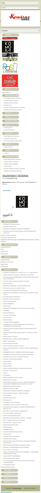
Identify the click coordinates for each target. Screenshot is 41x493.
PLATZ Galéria (7, 395)
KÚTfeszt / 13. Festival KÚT (10, 370)
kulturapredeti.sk (7, 366)
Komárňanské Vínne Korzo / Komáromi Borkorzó (15, 356)
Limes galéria (6, 375)
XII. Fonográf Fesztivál (9, 464)
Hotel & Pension (8, 147)
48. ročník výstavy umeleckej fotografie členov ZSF (16, 281)
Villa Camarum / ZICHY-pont (10, 449)
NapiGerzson (4, 266)
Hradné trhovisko (7, 320)
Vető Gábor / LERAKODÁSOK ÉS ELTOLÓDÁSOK (16, 447)
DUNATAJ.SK (4, 251)
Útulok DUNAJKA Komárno (8, 467)
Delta (2, 249)
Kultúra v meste (7, 363)
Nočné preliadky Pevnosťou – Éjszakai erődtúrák (15, 393)
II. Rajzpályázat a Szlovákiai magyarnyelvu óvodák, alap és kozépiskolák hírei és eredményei (18, 325)
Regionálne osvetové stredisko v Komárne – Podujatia (17, 418)
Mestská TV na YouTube (7, 262)
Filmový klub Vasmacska (9, 301)
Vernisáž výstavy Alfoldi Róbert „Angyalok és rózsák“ (16, 445)
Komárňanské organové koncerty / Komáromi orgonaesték (18, 354)
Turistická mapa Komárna (9, 226)
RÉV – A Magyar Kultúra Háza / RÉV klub (14, 420)
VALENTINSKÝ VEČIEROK (15, 175)
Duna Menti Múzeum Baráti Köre (11, 296)
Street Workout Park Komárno (12, 136)
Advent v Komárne (8, 283)
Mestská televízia (5, 260)
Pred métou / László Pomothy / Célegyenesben (15, 411)
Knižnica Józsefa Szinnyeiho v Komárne (14, 107)
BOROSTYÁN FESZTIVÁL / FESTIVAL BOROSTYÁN (16, 286)
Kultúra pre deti (7, 361)
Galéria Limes (7, 105)
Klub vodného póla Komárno (10, 343)
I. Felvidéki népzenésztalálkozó (11, 322)
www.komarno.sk (6, 92)
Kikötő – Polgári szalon (9, 341)
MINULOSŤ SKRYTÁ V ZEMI (10, 388)
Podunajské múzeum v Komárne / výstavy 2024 (15, 404)
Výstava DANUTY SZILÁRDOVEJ (11, 456)
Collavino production (6, 492)
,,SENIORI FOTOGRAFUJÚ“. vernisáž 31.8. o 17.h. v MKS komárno (20, 272)
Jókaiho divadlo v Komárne (11, 100)
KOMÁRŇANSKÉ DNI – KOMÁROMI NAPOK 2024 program (18, 352)
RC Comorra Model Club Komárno (13, 141)
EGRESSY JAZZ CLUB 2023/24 (11, 299)
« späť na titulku (6, 190)
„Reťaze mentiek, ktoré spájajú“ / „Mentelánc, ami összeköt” (18, 275)
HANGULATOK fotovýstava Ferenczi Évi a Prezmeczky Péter (18, 308)
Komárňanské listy (5, 247)
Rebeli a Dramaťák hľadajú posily (11, 415)
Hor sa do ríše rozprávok (9, 315)
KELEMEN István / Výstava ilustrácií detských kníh (16, 339)
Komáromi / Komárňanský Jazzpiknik (12, 359)
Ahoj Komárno (4, 253)
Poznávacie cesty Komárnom (8, 237)
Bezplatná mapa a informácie (8, 235)
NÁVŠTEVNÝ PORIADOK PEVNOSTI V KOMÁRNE (16, 229)
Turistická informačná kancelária (11, 224)
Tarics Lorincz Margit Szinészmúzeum (13, 432)
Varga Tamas (4, 264)
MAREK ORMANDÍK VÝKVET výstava (13, 377)
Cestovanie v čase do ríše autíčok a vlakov (14, 288)
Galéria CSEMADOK (8, 303)
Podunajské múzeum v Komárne (12, 98)
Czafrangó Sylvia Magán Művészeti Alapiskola (15, 290)
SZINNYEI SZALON (8, 429)
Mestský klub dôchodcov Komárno (13, 110)
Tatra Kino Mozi (7, 434)
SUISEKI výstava (7, 427)
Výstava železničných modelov (11, 458)
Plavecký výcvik (8, 127)
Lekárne (6, 153)
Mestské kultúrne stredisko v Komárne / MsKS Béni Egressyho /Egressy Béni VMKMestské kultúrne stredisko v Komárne (19, 383)
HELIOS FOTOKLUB (9, 130)
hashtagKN (6, 310)
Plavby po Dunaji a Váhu (10, 138)
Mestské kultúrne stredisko (11, 103)
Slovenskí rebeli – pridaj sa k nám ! (12, 422)
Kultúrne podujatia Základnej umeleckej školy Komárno (17, 368)
